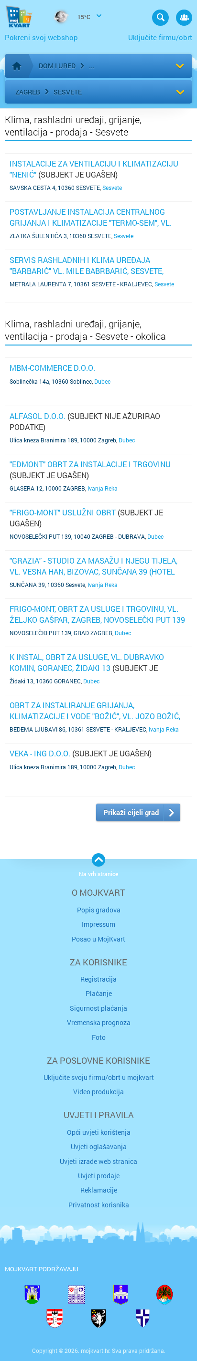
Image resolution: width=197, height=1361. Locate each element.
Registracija (98, 979)
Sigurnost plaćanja (98, 1008)
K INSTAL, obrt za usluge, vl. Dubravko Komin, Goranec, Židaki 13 (87, 662)
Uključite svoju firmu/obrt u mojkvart (99, 1077)
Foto (99, 1037)
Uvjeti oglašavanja (99, 1146)
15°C (83, 17)
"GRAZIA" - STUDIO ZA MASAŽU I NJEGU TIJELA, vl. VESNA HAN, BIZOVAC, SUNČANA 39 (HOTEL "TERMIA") (93, 571)
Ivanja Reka (103, 488)
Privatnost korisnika (98, 1204)
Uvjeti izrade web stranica (98, 1161)
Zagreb (27, 91)
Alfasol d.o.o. (38, 416)
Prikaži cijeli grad (131, 812)
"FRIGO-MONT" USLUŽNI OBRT (63, 512)
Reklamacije (98, 1189)
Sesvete (68, 91)
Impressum (98, 924)
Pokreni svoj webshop (41, 37)
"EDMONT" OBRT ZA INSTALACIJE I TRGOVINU (90, 464)
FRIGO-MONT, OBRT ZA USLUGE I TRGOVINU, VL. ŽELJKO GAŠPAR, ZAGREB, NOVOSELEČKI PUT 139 (97, 614)
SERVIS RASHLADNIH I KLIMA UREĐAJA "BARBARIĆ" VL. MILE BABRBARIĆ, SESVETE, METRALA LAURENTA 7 (87, 270)
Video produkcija (98, 1091)
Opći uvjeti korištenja (99, 1132)
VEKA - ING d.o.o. (40, 753)
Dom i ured (57, 65)
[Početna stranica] (17, 66)
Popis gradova (98, 909)
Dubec (102, 381)
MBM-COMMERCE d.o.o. (52, 368)
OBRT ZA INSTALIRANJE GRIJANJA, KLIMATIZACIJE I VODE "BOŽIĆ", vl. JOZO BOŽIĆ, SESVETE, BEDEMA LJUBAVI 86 (95, 716)
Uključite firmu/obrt (160, 37)
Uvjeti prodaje (99, 1175)
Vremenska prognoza (99, 1022)
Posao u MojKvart (98, 938)
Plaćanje (99, 993)
